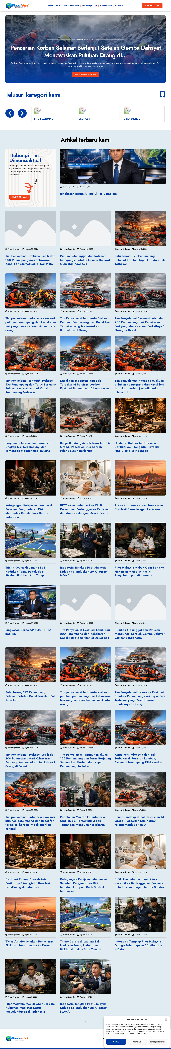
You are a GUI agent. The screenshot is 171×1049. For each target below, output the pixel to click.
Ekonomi (119, 5)
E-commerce (106, 5)
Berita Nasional (71, 5)
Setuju (116, 1042)
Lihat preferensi (157, 1042)
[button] (166, 1019)
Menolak (137, 1042)
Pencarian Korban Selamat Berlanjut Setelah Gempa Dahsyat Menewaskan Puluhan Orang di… (85, 51)
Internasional (53, 5)
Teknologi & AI (89, 5)
